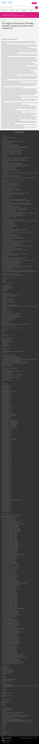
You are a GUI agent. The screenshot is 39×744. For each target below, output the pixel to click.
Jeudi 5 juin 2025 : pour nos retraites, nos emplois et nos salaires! (12, 237)
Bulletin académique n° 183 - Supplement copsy (10, 424)
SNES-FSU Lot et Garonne (7, 342)
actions (4, 697)
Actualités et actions (6, 667)
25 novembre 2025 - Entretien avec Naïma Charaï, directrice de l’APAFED (14, 147)
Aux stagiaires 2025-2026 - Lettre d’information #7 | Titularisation (13, 654)
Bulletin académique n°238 (7, 501)
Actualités (4, 678)
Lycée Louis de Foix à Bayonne (7, 228)
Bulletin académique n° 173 (7, 404)
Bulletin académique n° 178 (7, 410)
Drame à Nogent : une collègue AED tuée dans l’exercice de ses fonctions (14, 238)
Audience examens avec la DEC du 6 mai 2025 (9, 235)
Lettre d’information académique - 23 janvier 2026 (10, 643)
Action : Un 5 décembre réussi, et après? (9, 210)
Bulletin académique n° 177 (7, 409)
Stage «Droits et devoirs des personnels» (9, 317)
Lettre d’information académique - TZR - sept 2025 (10, 629)
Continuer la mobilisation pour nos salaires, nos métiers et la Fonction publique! (15, 209)
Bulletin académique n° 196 (7, 445)
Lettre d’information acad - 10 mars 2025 (9, 595)
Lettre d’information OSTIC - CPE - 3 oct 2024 (10, 568)
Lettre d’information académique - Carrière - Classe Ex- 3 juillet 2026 (13, 662)
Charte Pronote (5, 218)
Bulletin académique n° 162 (7, 389)
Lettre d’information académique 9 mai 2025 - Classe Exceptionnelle (13, 608)
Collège (4, 330)
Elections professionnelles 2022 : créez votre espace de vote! (12, 360)
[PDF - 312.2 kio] (2, 37)
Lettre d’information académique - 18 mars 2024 (10, 550)
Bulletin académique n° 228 (7, 487)
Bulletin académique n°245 (7, 509)
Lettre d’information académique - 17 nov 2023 (10, 534)
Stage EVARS (5, 321)
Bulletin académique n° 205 (7, 458)
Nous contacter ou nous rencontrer (8, 670)
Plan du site (35, 738)
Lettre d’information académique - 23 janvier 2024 (10, 545)
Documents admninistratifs (7, 672)
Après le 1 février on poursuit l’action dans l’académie (11, 185)
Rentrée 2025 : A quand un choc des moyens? (10, 217)
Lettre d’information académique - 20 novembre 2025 (11, 637)
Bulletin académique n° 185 (7, 430)
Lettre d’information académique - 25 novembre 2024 (11, 581)
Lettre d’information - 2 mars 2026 (8, 646)
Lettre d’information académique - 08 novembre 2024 (11, 576)
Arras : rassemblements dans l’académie (9, 169)
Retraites (4, 683)
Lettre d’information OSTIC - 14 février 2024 (9, 549)
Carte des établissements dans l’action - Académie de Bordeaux (12, 374)
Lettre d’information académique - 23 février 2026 (10, 644)
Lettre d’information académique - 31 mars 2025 (10, 598)
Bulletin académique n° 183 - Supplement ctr (9, 426)
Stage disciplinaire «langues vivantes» (8, 302)
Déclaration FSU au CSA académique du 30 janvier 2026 (11, 261)
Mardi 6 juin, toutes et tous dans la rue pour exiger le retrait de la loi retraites (14, 716)
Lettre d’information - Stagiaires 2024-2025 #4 (10, 578)
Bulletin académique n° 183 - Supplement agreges (10, 421)
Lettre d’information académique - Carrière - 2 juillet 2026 (11, 661)
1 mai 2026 (4, 140)
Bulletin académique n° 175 (7, 406)
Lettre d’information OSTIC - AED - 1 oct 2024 (10, 573)
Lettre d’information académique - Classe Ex (9, 627)
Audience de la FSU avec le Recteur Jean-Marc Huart (10, 230)
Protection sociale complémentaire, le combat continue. (11, 190)
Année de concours (6, 289)
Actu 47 (4, 703)
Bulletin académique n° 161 (7, 387)
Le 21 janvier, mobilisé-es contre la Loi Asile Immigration (11, 182)
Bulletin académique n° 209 (7, 463)
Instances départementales (7, 684)
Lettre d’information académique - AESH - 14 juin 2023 (11, 526)
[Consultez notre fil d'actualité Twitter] (19, 738)
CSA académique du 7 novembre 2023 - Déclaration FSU (11, 175)
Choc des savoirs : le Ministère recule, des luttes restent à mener (12, 214)
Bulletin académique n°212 (7, 467)
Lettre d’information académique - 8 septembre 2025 (11, 624)
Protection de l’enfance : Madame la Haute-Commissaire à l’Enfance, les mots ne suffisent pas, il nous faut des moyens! (19, 272)
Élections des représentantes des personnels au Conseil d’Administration (14, 159)
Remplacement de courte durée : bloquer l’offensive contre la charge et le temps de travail (16, 165)
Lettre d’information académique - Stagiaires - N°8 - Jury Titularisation (13, 523)
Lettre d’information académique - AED (9, 517)
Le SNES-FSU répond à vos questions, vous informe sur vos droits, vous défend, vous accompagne (17, 204)
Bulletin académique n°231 (7, 493)
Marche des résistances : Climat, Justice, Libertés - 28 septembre (12, 248)
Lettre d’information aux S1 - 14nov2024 (9, 579)
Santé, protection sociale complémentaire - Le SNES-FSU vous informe (13, 150)
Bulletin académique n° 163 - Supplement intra (10, 391)
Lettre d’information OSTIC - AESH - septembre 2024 (11, 564)
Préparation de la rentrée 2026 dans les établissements (11, 264)
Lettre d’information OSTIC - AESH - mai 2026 (10, 652)
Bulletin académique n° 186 (7, 431)
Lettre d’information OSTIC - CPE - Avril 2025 (9, 602)
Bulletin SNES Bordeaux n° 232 (7, 494)
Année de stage (5, 290)
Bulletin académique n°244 (7, 508)
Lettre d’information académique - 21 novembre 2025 (11, 639)
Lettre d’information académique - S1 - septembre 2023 (11, 531)
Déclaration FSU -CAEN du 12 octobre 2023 (9, 168)
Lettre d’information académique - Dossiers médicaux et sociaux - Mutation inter (15, 583)
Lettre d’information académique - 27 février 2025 (10, 594)
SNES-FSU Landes (5, 343)
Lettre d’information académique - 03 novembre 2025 (11, 633)
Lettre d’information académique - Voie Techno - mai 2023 (11, 521)
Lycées (4, 726)
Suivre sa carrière (5, 279)
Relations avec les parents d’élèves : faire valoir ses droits (11, 170)
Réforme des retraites (6, 378)
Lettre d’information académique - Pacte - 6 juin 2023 (11, 525)
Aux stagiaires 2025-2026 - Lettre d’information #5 (10, 636)
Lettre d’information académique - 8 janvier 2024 (10, 541)
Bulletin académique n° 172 (7, 402)
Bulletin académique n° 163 (7, 390)
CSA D (4, 694)
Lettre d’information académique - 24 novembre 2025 (11, 638)
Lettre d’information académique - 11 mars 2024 (10, 551)
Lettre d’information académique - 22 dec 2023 (10, 540)
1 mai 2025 (4, 138)
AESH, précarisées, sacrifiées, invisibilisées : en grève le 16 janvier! (13, 212)
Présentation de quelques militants (8, 671)
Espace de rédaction (6, 742)
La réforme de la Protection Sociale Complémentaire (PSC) (11, 234)
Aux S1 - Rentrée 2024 (6, 201)
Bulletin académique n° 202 (7, 454)
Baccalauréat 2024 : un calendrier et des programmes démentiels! (12, 164)
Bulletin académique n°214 (7, 469)
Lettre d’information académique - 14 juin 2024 (10, 557)
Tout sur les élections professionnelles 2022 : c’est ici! (11, 356)
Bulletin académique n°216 (7, 473)
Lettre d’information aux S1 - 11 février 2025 (9, 591)
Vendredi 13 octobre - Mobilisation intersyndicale (10, 166)
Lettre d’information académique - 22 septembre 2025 (11, 631)
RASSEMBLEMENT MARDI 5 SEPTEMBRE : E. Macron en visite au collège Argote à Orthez (16, 720)
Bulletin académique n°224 (7, 483)
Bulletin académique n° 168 (7, 397)
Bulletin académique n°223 (7, 482)
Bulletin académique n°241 (7, 504)
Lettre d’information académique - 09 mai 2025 (10, 607)
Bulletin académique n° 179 (7, 411)
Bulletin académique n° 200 (7, 451)
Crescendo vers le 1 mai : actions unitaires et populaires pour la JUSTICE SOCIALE (15, 715)
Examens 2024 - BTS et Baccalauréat (8, 196)
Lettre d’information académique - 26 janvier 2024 (10, 546)
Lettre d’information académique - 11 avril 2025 (10, 600)
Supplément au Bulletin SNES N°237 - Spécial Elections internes (12, 499)
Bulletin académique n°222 (7, 480)
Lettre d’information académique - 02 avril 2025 (10, 599)
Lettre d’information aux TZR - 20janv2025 (9, 588)
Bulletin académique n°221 (7, 479)
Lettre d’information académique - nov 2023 (9, 532)
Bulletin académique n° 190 (7, 436)
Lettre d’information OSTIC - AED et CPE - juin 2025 (10, 612)
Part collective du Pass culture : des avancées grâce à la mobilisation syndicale (14, 215)
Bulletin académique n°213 (7, 468)
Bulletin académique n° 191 (7, 438)
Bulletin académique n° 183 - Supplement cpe (9, 425)
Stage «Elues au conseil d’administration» (9, 299)
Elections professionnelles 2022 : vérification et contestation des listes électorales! (15, 361)
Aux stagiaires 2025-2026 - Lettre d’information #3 (10, 625)
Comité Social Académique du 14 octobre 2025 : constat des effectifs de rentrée (15, 253)
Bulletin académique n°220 (7, 478)
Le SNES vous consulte (6, 198)
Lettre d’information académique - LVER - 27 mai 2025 (11, 610)
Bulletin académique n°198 (7, 470)
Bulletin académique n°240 (7, 503)
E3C (3, 381)
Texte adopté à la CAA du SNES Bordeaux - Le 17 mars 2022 (12, 154)
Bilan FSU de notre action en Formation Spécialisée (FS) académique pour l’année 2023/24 (16, 200)
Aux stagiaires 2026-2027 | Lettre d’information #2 (10, 663)
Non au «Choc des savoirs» (7, 191)
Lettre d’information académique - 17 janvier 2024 (10, 542)
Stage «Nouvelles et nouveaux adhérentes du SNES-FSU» (11, 313)
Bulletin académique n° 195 (7, 444)
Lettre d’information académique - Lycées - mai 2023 (11, 522)
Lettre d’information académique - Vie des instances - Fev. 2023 (12, 515)
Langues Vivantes (5, 334)
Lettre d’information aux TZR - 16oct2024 (9, 574)
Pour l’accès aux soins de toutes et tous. (9, 223)
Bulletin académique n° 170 (7, 400)
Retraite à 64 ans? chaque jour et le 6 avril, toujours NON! (11, 713)
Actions (4, 681)
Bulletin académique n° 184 (7, 429)
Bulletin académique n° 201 (7, 453)
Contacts (4, 706)
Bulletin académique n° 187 (7, 433)
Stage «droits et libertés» (6, 320)
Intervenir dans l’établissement (7, 379)
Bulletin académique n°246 (7, 511)
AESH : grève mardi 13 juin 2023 (7, 717)
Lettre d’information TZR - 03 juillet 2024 (9, 560)
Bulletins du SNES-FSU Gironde (7, 680)
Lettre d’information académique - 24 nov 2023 (10, 536)
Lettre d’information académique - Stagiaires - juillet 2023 (11, 529)
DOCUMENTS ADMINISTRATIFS (7, 695)
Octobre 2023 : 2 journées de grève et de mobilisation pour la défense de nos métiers (15, 160)
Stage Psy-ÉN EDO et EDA (7, 322)
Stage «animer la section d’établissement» (9, 319)
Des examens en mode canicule (7, 239)
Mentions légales (31, 738)
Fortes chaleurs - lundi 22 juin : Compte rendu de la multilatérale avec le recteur (14, 275)
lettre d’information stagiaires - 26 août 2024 (9, 561)
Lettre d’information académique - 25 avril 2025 (10, 604)
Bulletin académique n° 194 (7, 443)
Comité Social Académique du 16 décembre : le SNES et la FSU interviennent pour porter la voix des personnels (19, 213)
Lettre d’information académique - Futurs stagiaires (10, 605)
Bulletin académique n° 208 (7, 462)
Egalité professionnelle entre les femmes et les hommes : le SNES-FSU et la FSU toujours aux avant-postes (19, 260)
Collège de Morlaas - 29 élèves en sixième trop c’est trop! (11, 377)
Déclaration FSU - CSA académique (8, 227)
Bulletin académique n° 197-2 (7, 446)
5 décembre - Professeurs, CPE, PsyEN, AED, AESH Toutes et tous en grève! (14, 141)
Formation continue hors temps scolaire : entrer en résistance (12, 163)
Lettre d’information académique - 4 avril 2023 (10, 516)
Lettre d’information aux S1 (7, 565)
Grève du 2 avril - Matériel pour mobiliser (9, 187)
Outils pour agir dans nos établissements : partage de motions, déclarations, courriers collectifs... (17, 721)
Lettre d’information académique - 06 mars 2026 (10, 647)
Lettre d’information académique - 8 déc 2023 (10, 537)
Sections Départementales (7, 339)
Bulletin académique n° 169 (7, 399)
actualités (4, 692)
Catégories (4, 281)
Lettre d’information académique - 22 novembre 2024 (11, 580)
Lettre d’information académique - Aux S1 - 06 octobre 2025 (12, 632)
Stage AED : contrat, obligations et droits (9, 325)
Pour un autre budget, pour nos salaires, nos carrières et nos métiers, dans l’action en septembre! (17, 241)
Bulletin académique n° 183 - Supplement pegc (10, 428)
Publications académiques (7, 364)
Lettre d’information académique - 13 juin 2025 (10, 613)
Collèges (4, 727)
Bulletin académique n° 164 (7, 392)
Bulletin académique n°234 (7, 492)
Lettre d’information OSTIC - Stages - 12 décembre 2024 (11, 584)
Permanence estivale (6, 156)
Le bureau (4, 711)
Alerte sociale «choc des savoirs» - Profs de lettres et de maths (12, 189)
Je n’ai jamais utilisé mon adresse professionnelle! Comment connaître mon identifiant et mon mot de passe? (19, 359)
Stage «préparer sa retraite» (7, 312)
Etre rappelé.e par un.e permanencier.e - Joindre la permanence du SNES (14, 351)
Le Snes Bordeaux (5, 350)
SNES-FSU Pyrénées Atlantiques (7, 341)
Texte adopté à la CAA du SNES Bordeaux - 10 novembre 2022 (12, 152)
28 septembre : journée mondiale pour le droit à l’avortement (12, 149)
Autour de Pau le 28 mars (6, 376)
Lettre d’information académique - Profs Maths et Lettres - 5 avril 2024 (13, 554)
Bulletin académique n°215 (7, 472)
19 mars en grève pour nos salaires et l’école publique (11, 145)
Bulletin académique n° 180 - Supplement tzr (9, 415)
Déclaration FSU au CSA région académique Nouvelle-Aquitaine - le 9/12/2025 (14, 257)
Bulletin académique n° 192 (7, 440)
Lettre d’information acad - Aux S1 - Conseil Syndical (11, 593)
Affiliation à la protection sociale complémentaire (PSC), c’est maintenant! (14, 244)
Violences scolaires (5, 329)
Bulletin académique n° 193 (7, 441)
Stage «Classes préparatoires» (7, 311)
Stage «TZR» (5, 297)
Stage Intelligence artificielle (7, 308)
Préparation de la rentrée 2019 (7, 373)
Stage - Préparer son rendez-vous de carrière (9, 296)
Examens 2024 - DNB (6, 195)
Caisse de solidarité (6, 161)
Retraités (4, 734)
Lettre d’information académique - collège (9, 520)
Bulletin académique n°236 (7, 497)
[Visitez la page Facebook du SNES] (18, 738)
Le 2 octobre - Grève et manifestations (8, 247)
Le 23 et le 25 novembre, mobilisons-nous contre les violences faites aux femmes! (15, 208)
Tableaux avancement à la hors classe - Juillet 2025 (10, 619)
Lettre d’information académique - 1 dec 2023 (10, 535)
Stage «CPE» (5, 303)
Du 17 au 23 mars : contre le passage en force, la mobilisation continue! (13, 712)
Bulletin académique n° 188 (7, 434)
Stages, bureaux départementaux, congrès (9, 679)
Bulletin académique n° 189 (7, 435)
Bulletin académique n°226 (7, 484)
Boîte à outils (5, 701)
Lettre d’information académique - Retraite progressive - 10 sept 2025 (13, 628)
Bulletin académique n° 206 (7, 459)
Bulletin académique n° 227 (7, 485)
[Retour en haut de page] (4, 740)
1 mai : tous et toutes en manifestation (9, 137)
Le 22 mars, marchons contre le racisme (9, 224)
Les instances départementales (7, 669)
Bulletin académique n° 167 (7, 396)
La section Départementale (7, 710)
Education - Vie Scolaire (6, 335)
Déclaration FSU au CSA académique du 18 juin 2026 (10, 273)
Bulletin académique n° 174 (7, 405)
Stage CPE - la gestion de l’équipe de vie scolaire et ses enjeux (12, 316)
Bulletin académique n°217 (7, 474)
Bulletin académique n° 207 (7, 460)
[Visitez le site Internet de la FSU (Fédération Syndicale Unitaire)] (7, 741)
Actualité (4, 722)
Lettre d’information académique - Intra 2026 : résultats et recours (13, 656)
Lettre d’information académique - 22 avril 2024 (10, 603)
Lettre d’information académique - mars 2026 (9, 648)
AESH (3, 704)
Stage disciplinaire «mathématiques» (8, 301)
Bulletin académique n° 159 (7, 385)
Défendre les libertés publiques (7, 252)
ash (3, 333)
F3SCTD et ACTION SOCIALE (7, 693)
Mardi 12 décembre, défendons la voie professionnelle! (11, 176)
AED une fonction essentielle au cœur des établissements (11, 206)
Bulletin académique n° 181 (7, 416)
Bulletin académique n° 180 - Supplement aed (9, 414)
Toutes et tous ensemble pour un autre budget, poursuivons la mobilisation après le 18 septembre (17, 246)
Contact (4, 690)
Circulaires (4, 724)
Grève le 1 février (5, 181)
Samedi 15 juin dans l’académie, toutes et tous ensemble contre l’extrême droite (15, 199)
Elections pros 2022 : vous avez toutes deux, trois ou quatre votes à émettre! (14, 363)
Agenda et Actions (5, 702)
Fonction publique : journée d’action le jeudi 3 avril (10, 225)
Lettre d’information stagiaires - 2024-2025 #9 (10, 609)
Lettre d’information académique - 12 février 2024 (10, 547)
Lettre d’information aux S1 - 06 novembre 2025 (10, 634)
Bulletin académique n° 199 (7, 450)
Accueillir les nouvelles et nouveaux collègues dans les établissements (13, 242)
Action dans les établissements (7, 372)
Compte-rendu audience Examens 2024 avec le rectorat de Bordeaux (13, 194)
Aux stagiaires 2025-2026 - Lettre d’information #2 (10, 623)
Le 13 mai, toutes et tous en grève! (8, 233)
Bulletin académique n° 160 (7, 386)
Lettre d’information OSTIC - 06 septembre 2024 (10, 563)
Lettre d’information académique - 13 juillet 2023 (10, 527)
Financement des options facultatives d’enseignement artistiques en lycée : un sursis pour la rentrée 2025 (19, 232)
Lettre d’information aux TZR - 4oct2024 (9, 571)
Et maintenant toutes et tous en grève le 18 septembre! (11, 243)
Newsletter (4, 674)
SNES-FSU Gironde (6, 344)
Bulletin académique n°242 (7, 506)
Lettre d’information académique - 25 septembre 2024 (11, 566)
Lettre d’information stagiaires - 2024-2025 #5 (10, 585)
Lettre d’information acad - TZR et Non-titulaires (10, 653)
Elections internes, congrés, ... (7, 733)
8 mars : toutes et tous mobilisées (8, 144)
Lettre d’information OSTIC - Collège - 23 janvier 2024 (11, 544)
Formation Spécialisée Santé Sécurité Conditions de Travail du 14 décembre (14, 180)
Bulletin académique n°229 (7, 488)
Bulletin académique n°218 (7, 475)
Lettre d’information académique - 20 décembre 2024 (11, 586)
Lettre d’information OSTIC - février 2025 (9, 590)
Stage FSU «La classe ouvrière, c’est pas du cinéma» (10, 315)
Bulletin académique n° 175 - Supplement (9, 407)
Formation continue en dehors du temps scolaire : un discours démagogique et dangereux (16, 157)
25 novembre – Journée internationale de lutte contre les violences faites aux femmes (15, 146)
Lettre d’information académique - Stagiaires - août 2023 (11, 530)
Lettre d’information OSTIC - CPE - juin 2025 (9, 617)
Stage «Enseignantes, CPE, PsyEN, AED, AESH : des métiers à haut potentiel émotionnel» (16, 324)
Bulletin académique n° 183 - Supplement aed (9, 420)
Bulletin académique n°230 (7, 489)
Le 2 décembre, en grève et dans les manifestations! (10, 255)
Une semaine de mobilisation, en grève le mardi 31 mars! (11, 267)
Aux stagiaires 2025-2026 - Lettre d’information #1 (10, 622)
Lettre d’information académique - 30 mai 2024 (10, 556)
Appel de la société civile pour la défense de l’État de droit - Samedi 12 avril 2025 (15, 229)
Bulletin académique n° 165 (7, 394)
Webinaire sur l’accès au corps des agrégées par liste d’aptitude (12, 642)
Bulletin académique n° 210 (7, 464)
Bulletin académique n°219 (7, 477)
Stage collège (5, 309)
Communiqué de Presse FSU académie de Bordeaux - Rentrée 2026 (13, 262)
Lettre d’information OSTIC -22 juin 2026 (9, 658)
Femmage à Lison (5, 256)
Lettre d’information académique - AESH (9, 518)
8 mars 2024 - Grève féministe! (7, 142)
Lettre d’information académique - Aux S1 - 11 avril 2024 (11, 555)
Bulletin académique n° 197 (7, 448)
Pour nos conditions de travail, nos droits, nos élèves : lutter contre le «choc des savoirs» (16, 192)
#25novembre (5, 171)
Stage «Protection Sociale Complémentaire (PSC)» (10, 305)
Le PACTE (4, 155)
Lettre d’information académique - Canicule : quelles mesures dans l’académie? (15, 657)
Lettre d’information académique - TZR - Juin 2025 (10, 615)
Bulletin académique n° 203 (7, 455)
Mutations (4, 280)
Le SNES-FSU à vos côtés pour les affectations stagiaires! (11, 620)
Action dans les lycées (6, 369)
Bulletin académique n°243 (7, 507)
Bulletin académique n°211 (7, 465)
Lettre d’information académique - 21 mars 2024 (10, 552)
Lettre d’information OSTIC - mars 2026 (9, 649)
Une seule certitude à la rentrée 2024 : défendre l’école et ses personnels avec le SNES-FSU (16, 203)
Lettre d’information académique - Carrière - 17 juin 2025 (11, 614)
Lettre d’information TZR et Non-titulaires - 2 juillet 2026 (11, 660)
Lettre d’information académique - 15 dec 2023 (10, 539)
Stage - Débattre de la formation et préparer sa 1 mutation (12, 294)
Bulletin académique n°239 (7, 502)
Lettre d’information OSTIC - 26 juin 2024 (9, 559)
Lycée (3, 332)
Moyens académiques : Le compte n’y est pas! (10, 186)
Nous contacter (5, 352)
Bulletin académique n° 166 (7, 395)
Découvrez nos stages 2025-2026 (7, 298)
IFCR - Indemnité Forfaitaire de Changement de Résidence (12, 151)
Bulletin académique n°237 (7, 498)
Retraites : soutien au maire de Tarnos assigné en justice (11, 719)
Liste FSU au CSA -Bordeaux (7, 365)
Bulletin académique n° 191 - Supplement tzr (9, 439)
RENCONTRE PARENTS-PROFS (7, 288)
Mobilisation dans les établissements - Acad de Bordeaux (11, 371)
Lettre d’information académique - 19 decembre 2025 (11, 641)
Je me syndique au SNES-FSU (7, 205)
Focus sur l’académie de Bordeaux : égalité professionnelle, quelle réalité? (14, 219)
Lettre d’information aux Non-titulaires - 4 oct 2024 (10, 569)
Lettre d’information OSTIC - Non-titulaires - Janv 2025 (11, 589)
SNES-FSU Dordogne (6, 346)
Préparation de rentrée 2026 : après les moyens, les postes (11, 265)
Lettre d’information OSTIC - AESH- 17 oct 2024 (10, 575)
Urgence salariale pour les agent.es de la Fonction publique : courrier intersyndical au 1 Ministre (17, 270)
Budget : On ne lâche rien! (7, 251)
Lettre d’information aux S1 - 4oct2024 (8, 570)
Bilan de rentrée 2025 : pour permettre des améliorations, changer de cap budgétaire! (16, 250)
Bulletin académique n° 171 (7, 401)
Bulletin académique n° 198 (7, 449)
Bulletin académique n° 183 (7, 419)
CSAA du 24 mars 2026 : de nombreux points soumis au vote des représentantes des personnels (17, 266)
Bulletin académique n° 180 (7, 412)
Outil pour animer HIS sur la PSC (7, 269)
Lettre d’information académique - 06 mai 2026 (10, 651)
